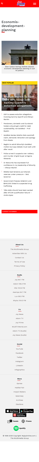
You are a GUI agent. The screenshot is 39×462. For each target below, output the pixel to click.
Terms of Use (19, 262)
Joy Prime (19, 323)
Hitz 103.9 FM (19, 288)
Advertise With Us (19, 253)
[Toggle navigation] (35, 4)
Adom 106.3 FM (19, 284)
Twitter (19, 357)
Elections (19, 404)
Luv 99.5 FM (19, 296)
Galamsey (19, 396)
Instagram (19, 361)
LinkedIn (19, 366)
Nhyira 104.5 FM (19, 300)
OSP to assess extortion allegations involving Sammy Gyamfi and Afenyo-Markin (19, 116)
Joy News (19, 314)
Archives (19, 400)
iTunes (28, 421)
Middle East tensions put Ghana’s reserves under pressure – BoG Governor (17, 174)
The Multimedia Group (19, 249)
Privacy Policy (19, 266)
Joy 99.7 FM (19, 280)
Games (19, 383)
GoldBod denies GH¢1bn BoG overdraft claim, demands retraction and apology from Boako (19, 137)
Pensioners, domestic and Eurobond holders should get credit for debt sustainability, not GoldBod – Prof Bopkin (18, 127)
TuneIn (15, 421)
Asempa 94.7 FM (19, 292)
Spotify (22, 428)
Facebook (19, 353)
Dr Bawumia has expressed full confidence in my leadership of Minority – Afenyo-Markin (19, 165)
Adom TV (19, 318)
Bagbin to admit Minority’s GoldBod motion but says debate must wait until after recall (19, 146)
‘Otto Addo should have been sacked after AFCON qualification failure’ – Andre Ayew (18, 192)
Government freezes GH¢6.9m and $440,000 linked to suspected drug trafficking (18, 183)
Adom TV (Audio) (19, 331)
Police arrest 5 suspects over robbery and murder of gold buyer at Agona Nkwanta (19, 156)
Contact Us (19, 258)
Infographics (20, 370)
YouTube (19, 349)
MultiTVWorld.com (19, 327)
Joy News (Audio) (19, 335)
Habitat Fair (19, 388)
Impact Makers (20, 392)
